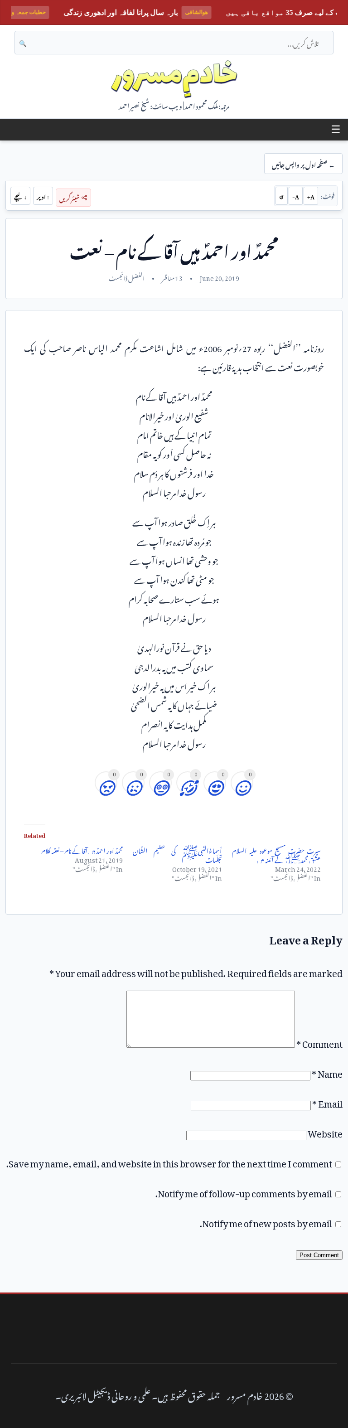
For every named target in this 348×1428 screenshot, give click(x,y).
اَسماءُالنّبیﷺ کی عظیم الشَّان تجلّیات (177, 854)
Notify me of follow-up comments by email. (243, 1191)
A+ (310, 196)
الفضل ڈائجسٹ (127, 277)
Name (327, 1071)
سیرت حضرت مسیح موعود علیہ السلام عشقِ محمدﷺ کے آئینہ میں (276, 854)
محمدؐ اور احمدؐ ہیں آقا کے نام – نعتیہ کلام (82, 849)
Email (327, 1101)
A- (295, 196)
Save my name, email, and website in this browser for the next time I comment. (169, 1161)
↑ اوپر (43, 196)
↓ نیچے (20, 196)
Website (325, 1131)
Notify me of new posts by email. (266, 1221)
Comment (319, 1042)
